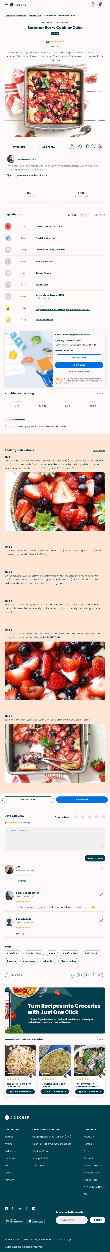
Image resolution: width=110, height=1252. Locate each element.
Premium (9, 1180)
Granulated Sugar (45, 249)
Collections (11, 1151)
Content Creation (42, 1151)
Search (8, 1172)
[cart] (99, 4)
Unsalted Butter (44, 319)
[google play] (14, 1221)
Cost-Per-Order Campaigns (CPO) (51, 1144)
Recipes (9, 1136)
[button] (6, 4)
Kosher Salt (42, 284)
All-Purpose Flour (45, 261)
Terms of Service (93, 1165)
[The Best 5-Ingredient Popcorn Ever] (20, 1070)
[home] (19, 4)
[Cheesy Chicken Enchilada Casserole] (89, 1070)
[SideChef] (17, 1119)
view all (101, 1040)
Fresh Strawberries (46, 226)
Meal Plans (10, 1158)
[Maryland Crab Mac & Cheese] (55, 1070)
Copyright (69, 1239)
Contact (88, 1158)
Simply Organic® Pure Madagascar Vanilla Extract (63, 309)
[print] (73, 146)
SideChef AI (38, 1165)
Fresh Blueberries (45, 238)
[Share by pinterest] (80, 146)
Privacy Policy (91, 1172)
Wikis (7, 1165)
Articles (8, 1144)
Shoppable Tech (41, 1158)
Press (86, 1151)
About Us (89, 1136)
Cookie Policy (91, 1180)
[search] (93, 4)
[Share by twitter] (94, 146)
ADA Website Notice (94, 1187)
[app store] (36, 1221)
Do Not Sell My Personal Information (42, 1239)
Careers (88, 1144)
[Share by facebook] (87, 146)
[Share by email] (101, 146)
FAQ (86, 1194)
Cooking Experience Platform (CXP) (51, 1136)
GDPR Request (12, 1239)
